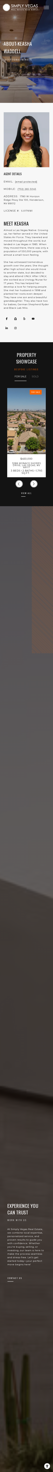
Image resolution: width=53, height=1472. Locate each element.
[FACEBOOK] (7, 319)
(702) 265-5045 (27, 189)
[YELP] (24, 319)
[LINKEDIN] (7, 328)
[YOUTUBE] (33, 319)
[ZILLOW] (15, 319)
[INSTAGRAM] (15, 328)
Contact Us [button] (15, 1278)
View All (26, 493)
